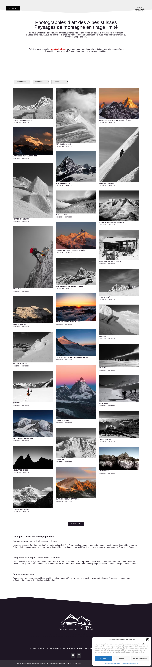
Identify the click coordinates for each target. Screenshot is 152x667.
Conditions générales (74, 663)
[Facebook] (73, 655)
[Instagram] (79, 655)
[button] (147, 640)
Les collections (68, 648)
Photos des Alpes (85, 648)
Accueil (32, 648)
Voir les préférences (140, 658)
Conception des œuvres (48, 648)
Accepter (103, 658)
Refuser (122, 658)
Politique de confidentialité (112, 663)
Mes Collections (58, 49)
